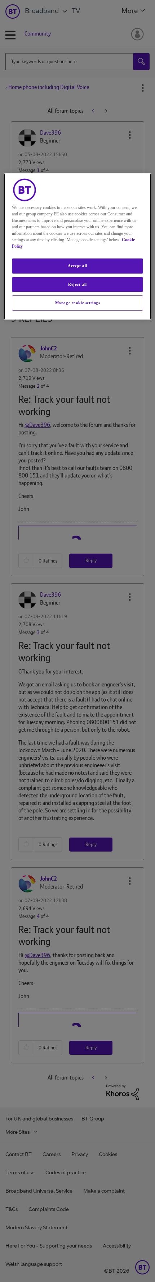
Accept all (77, 266)
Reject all (77, 284)
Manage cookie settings (77, 302)
